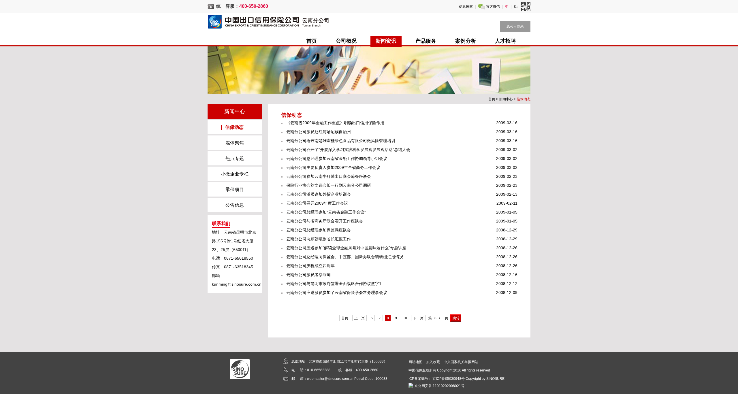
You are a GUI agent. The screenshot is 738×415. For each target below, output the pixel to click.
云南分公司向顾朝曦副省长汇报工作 (318, 239)
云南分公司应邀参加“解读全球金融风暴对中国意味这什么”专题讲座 (346, 248)
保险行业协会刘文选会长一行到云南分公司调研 (328, 185)
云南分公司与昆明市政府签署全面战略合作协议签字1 (333, 283)
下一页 (418, 318)
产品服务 (425, 41)
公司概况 (346, 41)
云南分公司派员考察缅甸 (308, 274)
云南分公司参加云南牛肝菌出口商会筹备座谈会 (328, 176)
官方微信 (493, 7)
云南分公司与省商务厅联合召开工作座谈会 (324, 221)
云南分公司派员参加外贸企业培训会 (318, 194)
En (515, 7)
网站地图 (415, 362)
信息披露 (466, 7)
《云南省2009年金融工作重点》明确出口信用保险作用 (335, 122)
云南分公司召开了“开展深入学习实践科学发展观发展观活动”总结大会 (348, 149)
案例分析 (465, 41)
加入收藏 (433, 362)
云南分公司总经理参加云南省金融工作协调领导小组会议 (336, 158)
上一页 (359, 318)
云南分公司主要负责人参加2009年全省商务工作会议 (333, 167)
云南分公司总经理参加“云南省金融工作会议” (326, 212)
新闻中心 (506, 99)
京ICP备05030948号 (448, 379)
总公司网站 (515, 26)
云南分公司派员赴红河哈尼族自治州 (318, 131)
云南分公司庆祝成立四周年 (310, 265)
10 (405, 318)
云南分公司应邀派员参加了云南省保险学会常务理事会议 (336, 292)
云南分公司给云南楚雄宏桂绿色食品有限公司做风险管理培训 (340, 140)
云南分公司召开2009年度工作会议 (317, 203)
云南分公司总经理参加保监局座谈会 (318, 230)
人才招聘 (505, 41)
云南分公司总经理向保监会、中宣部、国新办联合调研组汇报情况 (344, 256)
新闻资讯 (386, 41)
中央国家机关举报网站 (461, 362)
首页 (311, 41)
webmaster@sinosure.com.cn (330, 379)
